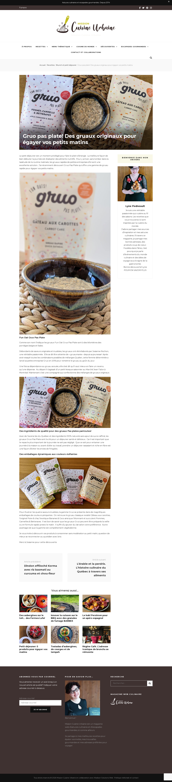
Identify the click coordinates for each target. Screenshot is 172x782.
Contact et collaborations (86, 52)
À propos (23, 8)
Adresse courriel (27, 698)
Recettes (41, 46)
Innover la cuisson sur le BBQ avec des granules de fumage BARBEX (64, 618)
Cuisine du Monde (85, 46)
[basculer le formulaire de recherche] (151, 58)
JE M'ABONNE (40, 709)
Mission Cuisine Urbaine (86, 35)
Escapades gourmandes (133, 46)
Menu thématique (61, 46)
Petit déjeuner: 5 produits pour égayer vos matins (33, 649)
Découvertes (108, 46)
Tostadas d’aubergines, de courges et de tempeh (64, 649)
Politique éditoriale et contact (126, 778)
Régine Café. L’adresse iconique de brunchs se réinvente (95, 649)
